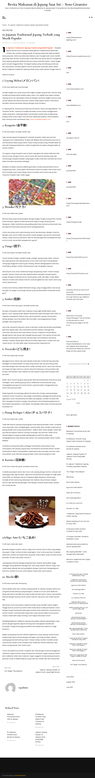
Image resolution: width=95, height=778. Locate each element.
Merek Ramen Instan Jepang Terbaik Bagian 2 (78, 623)
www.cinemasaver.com (75, 89)
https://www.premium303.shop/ (78, 238)
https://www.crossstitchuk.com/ (78, 56)
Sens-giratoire (7, 30)
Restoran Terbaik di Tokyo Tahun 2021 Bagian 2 (78, 650)
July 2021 (69, 687)
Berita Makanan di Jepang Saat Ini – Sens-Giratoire (47, 4)
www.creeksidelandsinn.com (40, 119)
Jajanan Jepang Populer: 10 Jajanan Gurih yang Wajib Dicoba (47, 671)
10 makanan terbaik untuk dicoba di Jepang (13, 734)
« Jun (78, 403)
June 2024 (70, 677)
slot (67, 72)
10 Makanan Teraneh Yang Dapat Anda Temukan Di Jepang (40, 719)
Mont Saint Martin (73, 482)
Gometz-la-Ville (72, 508)
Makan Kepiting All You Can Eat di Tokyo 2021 (77, 522)
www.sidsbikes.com (73, 105)
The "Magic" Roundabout (13, 671)
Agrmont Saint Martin (74, 487)
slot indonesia (71, 154)
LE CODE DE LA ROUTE (74, 503)
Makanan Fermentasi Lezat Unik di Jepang (13, 716)
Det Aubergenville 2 (73, 498)
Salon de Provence (73, 493)
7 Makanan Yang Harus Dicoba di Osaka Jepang (78, 515)
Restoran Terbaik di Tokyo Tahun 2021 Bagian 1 (78, 644)
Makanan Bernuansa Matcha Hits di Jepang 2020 (77, 545)
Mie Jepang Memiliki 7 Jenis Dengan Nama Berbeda (76, 553)
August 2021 (70, 682)
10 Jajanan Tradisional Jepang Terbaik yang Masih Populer (29, 48)
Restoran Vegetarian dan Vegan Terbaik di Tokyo (78, 560)
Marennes (70, 477)
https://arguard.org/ (74, 222)
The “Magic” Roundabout (75, 472)
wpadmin (32, 42)
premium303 (71, 171)
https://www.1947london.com (77, 273)
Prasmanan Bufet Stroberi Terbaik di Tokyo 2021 (76, 530)
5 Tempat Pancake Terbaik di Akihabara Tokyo (77, 538)
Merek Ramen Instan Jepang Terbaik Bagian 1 (78, 618)
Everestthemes (20, 775)
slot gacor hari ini (72, 138)
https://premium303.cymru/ (76, 257)
